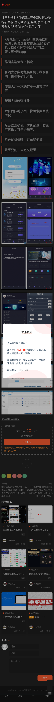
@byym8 (23, 370)
